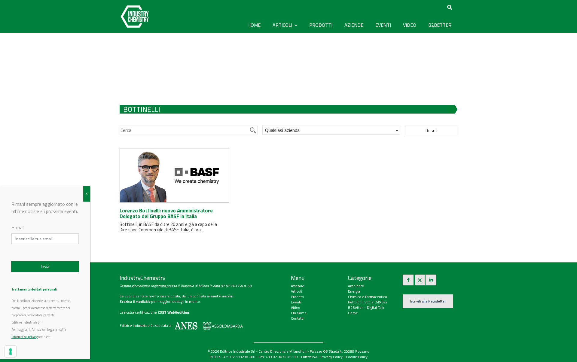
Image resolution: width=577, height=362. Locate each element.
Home (254, 25)
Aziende (297, 286)
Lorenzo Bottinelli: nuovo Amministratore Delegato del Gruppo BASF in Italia (166, 213)
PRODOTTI (320, 25)
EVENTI (383, 25)
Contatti (297, 318)
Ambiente (356, 286)
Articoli (296, 291)
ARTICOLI (283, 25)
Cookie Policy (357, 357)
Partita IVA (309, 357)
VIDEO (409, 25)
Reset (431, 130)
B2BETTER (439, 25)
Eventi (296, 302)
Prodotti (297, 297)
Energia (354, 291)
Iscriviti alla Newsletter (428, 301)
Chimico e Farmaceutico (367, 297)
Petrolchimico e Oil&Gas (367, 302)
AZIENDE (353, 25)
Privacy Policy (332, 357)
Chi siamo (299, 313)
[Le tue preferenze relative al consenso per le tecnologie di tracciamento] (10, 351)
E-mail (17, 227)
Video (295, 307)
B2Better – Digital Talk (366, 307)
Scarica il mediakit (135, 301)
